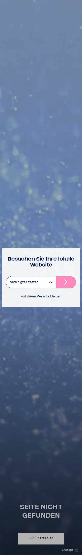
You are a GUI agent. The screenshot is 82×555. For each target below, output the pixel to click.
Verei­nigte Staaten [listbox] (24, 282)
